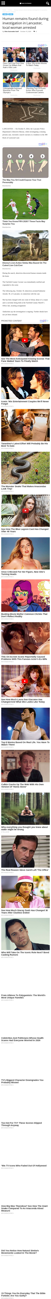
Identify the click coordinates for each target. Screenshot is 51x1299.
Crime (10, 10)
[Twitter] (10, 37)
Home (4, 10)
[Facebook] (4, 37)
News (10, 14)
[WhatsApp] (22, 37)
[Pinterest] (16, 37)
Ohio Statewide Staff (11, 31)
